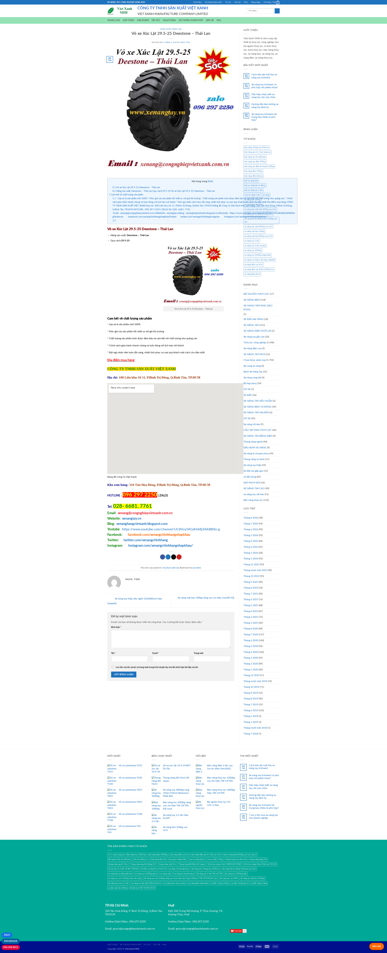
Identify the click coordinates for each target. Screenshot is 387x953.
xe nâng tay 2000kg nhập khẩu (257, 255)
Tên (113, 653)
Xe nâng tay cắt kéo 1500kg (252, 878)
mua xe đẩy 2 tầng (215, 859)
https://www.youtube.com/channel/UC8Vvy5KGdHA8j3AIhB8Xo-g (171, 529)
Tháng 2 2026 (251, 553)
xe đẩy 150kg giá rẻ (239, 883)
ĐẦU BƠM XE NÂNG (255, 447)
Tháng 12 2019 (251, 675)
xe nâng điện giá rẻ (252, 274)
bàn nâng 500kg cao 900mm (256, 147)
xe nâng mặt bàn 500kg (254, 231)
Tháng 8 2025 (251, 588)
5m (109, 855)
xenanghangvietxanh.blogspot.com (141, 523)
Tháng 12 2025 (251, 564)
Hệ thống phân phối (213, 2)
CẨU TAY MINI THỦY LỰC (258, 430)
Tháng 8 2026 (251, 518)
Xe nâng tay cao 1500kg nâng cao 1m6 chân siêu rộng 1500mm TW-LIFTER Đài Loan (180, 878)
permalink (196, 568)
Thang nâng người (253, 442)
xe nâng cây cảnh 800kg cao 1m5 (258, 227)
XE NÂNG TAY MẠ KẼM (256, 412)
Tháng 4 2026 (251, 541)
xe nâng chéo (165, 874)
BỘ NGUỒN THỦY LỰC (256, 294)
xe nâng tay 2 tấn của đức (255, 246)
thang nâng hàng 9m (258, 859)
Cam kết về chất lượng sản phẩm (126, 195)
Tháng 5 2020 (251, 646)
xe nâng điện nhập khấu (198, 883)
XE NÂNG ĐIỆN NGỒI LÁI (257, 331)
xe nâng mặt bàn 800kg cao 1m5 (258, 236)
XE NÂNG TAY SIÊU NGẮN (258, 401)
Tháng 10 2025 (251, 576)
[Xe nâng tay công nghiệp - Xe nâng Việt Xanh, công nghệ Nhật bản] (120, 11)
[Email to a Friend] (173, 557)
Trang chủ (113, 20)
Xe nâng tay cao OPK (229, 878)
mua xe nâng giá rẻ (197, 859)
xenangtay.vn (131, 518)
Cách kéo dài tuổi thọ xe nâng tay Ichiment (264, 76)
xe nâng (266, 195)
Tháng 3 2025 (251, 617)
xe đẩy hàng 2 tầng (259, 883)
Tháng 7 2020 (251, 634)
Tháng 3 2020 (251, 658)
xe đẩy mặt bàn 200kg (117, 888)
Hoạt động (169, 20)
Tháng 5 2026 (251, 535)
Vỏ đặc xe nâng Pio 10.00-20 (153, 869)
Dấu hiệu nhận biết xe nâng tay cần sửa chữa (263, 95)
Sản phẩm (143, 20)
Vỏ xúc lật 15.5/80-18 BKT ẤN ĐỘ (123, 869)
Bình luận (116, 627)
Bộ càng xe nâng (252, 366)
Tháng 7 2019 (251, 704)
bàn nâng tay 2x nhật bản (254, 157)
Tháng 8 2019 (251, 698)
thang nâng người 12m (118, 864)
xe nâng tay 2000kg (253, 250)
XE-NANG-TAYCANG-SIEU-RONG (258, 307)
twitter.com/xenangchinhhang (146, 540)
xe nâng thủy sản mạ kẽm (175, 883)
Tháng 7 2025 (251, 593)
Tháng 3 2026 (251, 547)
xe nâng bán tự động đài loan (120, 874)
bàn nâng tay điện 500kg (254, 162)
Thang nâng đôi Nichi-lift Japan (192, 864)
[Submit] (277, 10)
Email (155, 653)
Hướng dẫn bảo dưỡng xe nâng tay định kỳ (264, 105)
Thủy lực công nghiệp (255, 342)
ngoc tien (185, 42)
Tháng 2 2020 (251, 664)
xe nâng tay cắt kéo (254, 494)
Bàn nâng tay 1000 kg (136, 855)
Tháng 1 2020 (251, 669)
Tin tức (228, 2)
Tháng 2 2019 (251, 716)
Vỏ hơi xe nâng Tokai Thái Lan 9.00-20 (260, 864)
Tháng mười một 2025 (255, 570)
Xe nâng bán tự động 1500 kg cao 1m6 (239, 869)
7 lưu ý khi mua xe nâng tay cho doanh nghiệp (263, 816)
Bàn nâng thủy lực (253, 500)
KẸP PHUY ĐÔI (252, 482)
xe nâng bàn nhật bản (253, 204)
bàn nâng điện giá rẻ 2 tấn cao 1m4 (206, 855)
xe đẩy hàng (250, 477)
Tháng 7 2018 (251, 734)
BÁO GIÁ (376, 946)
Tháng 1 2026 (251, 558)
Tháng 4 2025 (251, 611)
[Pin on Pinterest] (179, 557)
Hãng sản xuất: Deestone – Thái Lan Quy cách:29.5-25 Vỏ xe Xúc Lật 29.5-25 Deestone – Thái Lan (163, 191)
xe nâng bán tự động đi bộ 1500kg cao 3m (260, 220)
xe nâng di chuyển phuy (184, 874)
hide (210, 181)
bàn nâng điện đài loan (253, 176)
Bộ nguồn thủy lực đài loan (119, 859)
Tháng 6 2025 (251, 599)
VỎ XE (247, 418)
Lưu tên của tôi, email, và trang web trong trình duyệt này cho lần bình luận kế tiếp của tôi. (157, 667)
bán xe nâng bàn (251, 181)
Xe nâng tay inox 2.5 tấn (118, 883)
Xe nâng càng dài (252, 377)
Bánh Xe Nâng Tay (253, 371)
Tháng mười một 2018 (255, 728)
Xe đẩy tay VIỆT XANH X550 (142, 888)
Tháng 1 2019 (251, 722)
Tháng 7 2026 (251, 523)
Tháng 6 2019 (251, 710)
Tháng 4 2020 (251, 652)
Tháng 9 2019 (251, 693)
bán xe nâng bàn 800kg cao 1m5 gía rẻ (240, 855)
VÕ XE (247, 389)
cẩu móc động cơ (140, 859)
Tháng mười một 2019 (255, 681)
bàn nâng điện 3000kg (157, 855)
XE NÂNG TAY (251, 325)
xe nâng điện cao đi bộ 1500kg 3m (259, 269)
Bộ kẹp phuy (250, 383)
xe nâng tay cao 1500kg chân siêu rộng (124, 878)
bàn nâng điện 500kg (253, 171)
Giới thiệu (197, 2)
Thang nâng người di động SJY (143, 864)
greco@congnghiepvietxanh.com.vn (134, 928)
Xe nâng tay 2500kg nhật (236, 874)
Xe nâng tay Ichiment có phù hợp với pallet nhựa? (264, 86)
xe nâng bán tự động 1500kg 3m (258, 214)
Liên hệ (237, 2)
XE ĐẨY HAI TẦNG (253, 319)
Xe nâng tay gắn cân (254, 337)
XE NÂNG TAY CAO (254, 488)
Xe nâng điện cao (252, 348)
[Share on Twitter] (168, 557)
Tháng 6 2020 (251, 640)
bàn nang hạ (119, 855)
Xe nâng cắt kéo (252, 424)
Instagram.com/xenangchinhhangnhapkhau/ (160, 545)
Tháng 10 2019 (251, 687)
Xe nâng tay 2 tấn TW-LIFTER (209, 874)
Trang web (198, 653)
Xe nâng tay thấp (252, 465)
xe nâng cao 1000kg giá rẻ (146, 874)
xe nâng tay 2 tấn (251, 241)
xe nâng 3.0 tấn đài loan (179, 869)
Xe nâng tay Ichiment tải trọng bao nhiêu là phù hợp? (264, 117)
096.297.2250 (137, 921)
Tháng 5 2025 (251, 605)
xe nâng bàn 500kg (252, 200)
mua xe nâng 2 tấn (252, 195)
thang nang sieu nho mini (236, 859)
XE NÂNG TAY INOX (254, 354)
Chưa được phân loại (171, 29)
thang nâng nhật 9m (167, 864)
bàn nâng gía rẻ (250, 152)
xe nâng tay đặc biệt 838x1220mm (146, 883)
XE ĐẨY (248, 395)
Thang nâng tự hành (254, 459)
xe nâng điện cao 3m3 (253, 265)
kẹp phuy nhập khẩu (177, 859)
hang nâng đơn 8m (158, 859)
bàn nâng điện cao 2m (179, 855)
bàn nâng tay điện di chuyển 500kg (259, 166)
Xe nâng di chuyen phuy (256, 453)
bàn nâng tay (265, 152)
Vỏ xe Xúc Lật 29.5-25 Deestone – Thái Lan (136, 187)
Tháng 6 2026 (251, 529)
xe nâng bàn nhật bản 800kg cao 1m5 (260, 209)
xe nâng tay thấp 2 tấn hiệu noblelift (259, 260)
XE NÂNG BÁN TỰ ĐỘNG (258, 407)
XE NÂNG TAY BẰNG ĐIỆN (258, 436)
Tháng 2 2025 (251, 623)
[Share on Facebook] (162, 557)
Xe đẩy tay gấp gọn (253, 471)
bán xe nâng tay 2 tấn (253, 190)
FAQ (246, 2)
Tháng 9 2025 (251, 582)
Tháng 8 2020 (251, 628)
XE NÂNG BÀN (252, 300)
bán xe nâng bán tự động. (254, 185)
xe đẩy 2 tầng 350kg (220, 883)
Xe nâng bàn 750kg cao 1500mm (206, 869)
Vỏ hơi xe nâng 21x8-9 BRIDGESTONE (224, 864)
